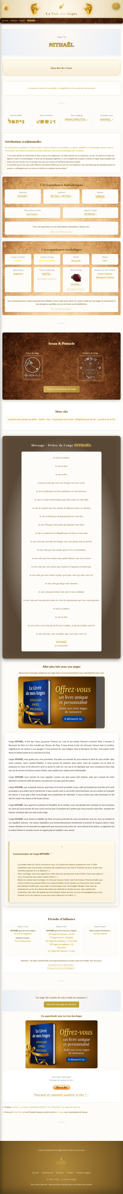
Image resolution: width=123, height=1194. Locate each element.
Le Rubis (75, 284)
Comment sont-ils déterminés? (61, 965)
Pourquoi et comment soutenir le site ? (60, 1095)
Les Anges (60, 1112)
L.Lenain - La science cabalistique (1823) (28, 1107)
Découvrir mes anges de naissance (61, 1004)
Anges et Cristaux (77, 289)
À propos (60, 1173)
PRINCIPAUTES (75, 119)
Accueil (5, 21)
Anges (22, 21)
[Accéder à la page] (116, 6)
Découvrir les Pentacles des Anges (61, 389)
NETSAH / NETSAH (60, 196)
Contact (70, 1173)
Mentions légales (84, 1173)
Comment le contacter (62, 309)
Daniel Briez (18, 1112)
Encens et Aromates (48, 279)
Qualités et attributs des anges (61, 231)
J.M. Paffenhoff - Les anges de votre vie (63, 1107)
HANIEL (106, 119)
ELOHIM (22, 196)
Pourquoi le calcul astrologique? (60, 968)
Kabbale (14, 21)
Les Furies (32, 214)
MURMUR (89, 214)
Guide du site (47, 1173)
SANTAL (46, 274)
